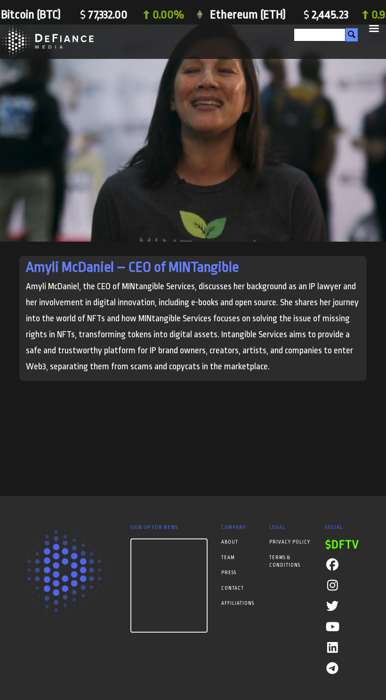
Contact (232, 588)
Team (228, 558)
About (229, 542)
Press (228, 573)
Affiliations (237, 603)
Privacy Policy (289, 542)
